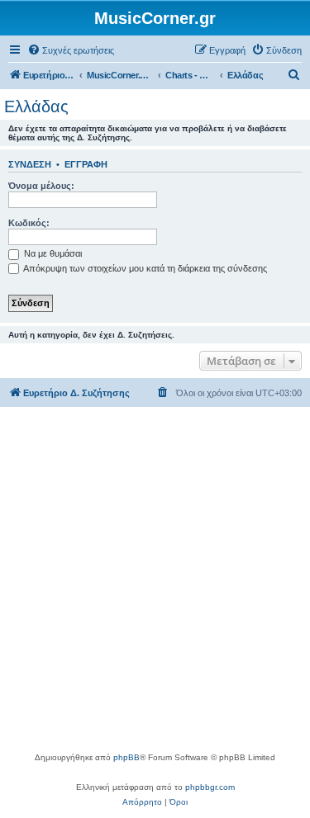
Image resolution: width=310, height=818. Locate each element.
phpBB (126, 757)
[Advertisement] (155, 587)
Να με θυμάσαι (51, 253)
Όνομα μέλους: (41, 186)
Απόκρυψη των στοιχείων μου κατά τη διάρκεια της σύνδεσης (144, 268)
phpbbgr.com (210, 787)
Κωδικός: (29, 223)
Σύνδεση (29, 164)
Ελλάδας (36, 106)
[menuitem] (70, 50)
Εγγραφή (85, 164)
